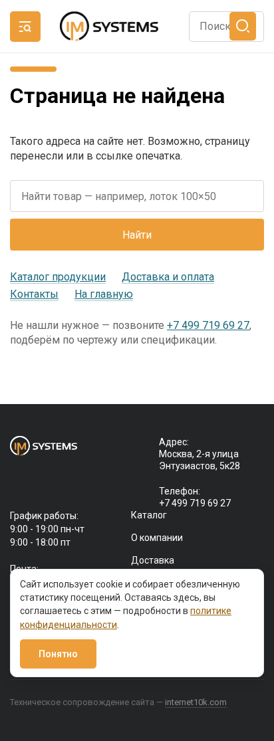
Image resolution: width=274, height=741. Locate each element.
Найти (137, 235)
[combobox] (226, 26)
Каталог (149, 515)
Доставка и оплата (168, 276)
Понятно (58, 654)
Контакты (34, 294)
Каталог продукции (58, 276)
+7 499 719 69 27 (208, 325)
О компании (157, 537)
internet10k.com (196, 702)
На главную (103, 294)
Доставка (152, 560)
